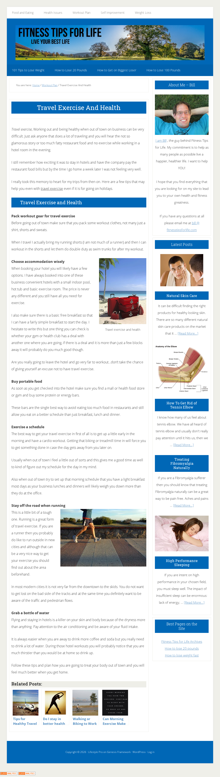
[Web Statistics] (26, 773)
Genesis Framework (119, 752)
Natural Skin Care (182, 295)
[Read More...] (188, 333)
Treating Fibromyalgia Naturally (181, 463)
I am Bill (161, 140)
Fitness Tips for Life (110, 42)
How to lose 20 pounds (182, 648)
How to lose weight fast (182, 655)
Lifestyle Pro (95, 752)
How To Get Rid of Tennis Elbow (182, 405)
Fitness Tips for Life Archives (181, 641)
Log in (151, 752)
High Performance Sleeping (182, 562)
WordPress (139, 752)
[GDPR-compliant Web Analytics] (8, 773)
